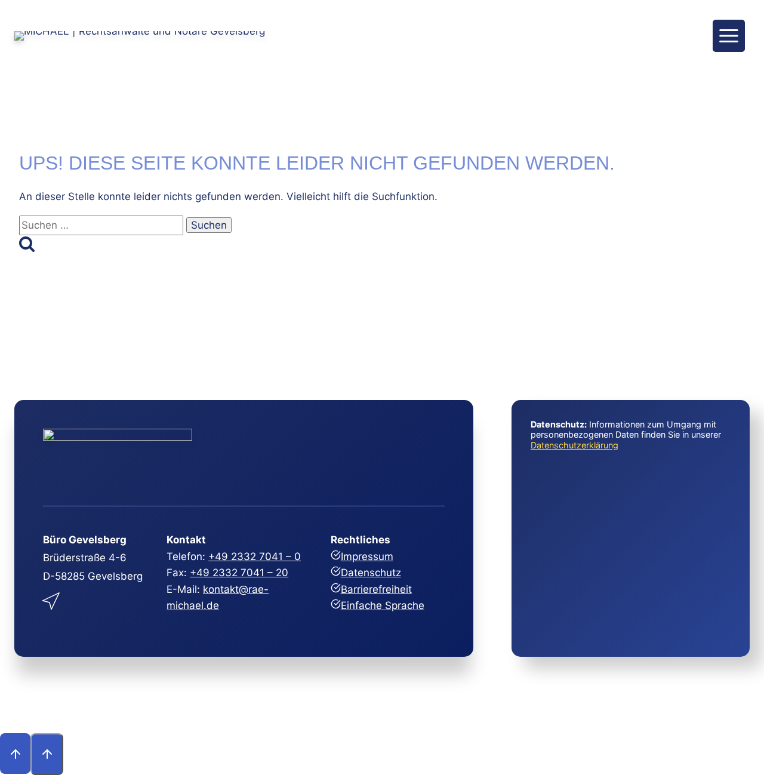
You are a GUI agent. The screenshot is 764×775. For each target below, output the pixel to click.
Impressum (367, 556)
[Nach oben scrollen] (15, 753)
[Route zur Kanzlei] (52, 598)
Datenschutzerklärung (574, 445)
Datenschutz (371, 573)
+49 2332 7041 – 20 (239, 573)
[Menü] (729, 36)
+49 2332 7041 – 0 (254, 556)
